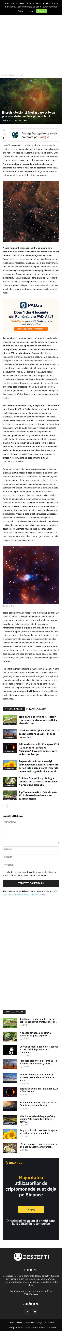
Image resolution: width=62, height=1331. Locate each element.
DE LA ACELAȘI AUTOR (36, 709)
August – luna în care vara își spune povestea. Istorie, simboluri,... (38, 1131)
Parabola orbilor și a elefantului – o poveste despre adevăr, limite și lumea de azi (39, 734)
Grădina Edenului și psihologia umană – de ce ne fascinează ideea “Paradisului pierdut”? (38, 781)
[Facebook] (27, 1312)
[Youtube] (35, 1312)
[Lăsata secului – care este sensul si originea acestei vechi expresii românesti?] (10, 1148)
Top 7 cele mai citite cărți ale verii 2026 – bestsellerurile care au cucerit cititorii (38, 795)
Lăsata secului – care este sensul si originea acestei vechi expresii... (39, 1145)
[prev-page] (4, 806)
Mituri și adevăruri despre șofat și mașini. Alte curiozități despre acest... (38, 1119)
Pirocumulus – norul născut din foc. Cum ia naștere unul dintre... (39, 1104)
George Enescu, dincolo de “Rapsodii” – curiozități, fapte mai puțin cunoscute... (39, 1049)
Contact (51, 1322)
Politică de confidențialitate (35, 1322)
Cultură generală (16, 75)
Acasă (3, 75)
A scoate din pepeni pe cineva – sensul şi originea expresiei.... (36, 1034)
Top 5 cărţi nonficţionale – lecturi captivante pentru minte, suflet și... (38, 1020)
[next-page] (9, 806)
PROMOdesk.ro (31, 1294)
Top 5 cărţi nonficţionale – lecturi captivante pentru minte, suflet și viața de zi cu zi (38, 720)
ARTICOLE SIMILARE (14, 709)
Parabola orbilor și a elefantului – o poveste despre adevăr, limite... (38, 1062)
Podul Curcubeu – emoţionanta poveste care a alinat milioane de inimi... (37, 1077)
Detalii (30, 11)
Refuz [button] (20, 11)
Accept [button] (41, 11)
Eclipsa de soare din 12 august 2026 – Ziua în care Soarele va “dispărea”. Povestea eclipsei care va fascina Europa (39, 749)
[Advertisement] (31, 40)
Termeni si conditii (14, 1322)
